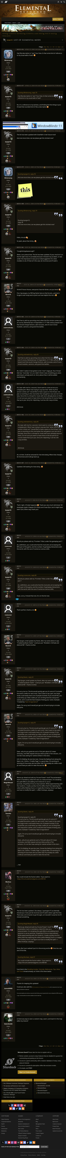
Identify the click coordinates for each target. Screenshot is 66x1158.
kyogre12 (8, 96)
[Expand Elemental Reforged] (34, 1083)
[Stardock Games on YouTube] (15, 1105)
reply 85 (35, 422)
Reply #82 (19, 285)
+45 (8, 824)
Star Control (21, 1128)
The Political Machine (23, 1131)
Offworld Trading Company (24, 1133)
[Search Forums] (64, 2)
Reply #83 (20, 317)
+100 (8, 108)
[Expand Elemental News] (36, 1088)
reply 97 (32, 957)
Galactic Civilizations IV (23, 1124)
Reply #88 (19, 500)
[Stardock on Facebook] (12, 1105)
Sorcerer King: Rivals (23, 1138)
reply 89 (33, 575)
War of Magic (50, 33)
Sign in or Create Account (27, 1072)
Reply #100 (19, 1014)
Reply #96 (19, 804)
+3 (8, 1035)
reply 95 (35, 924)
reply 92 (30, 677)
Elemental (20, 1121)
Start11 (2, 1124)
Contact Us (38, 1135)
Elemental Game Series (34, 33)
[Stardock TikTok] (16, 1108)
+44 (8, 891)
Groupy (3, 1133)
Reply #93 (19, 669)
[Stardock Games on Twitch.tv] (18, 1105)
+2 (8, 557)
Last (62, 47)
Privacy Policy (24, 1155)
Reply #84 (20, 348)
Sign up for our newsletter (10, 1147)
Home (4, 33)
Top (62, 49)
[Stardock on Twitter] (9, 1105)
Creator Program (40, 1133)
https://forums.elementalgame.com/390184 (31, 879)
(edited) (60, 285)
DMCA (38, 1155)
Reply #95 (19, 773)
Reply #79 (20, 167)
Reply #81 (20, 247)
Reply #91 (19, 605)
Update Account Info (57, 1131)
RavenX (8, 294)
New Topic (58, 19)
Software (5, 1116)
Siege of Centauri (22, 1135)
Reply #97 (19, 872)
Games (20, 1116)
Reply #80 (20, 204)
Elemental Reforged (16, 33)
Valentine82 (8, 1024)
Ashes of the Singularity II (24, 1119)
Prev (48, 47)
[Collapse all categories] (63, 1083)
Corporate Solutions (6, 1121)
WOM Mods (6, 36)
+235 (8, 71)
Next (59, 47)
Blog (37, 1121)
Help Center (55, 1119)
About (37, 1119)
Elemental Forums (54, 49)
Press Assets (39, 1131)
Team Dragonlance (31, 702)
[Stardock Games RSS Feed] (23, 1108)
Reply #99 (19, 979)
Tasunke (8, 813)
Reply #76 (20, 49)
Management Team (40, 1124)
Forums (37, 1138)
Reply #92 (19, 636)
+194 (8, 305)
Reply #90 (19, 567)
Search (14, 22)
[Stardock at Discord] (13, 1108)
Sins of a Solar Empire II (23, 1126)
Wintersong (8, 60)
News (37, 1128)
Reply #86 (20, 415)
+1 (8, 339)
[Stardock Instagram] (21, 1105)
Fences (3, 1126)
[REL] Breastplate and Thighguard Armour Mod (40, 987)
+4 (8, 794)
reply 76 (34, 93)
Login (19, 22)
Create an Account (57, 1124)
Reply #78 (20, 131)
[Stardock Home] (6, 2)
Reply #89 (19, 537)
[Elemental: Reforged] (33, 10)
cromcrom (8, 546)
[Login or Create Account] (58, 2)
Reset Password (56, 1128)
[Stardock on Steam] (24, 1105)
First (45, 47)
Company (39, 1116)
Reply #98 (19, 906)
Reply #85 (20, 384)
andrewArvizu (8, 327)
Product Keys (56, 1126)
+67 (8, 999)
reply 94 (30, 812)
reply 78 (33, 174)
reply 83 (35, 354)
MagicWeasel (8, 782)
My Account (55, 1121)
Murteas (8, 882)
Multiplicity (3, 1131)
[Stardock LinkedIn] (19, 1108)
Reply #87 (20, 463)
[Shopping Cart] (61, 2)
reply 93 (33, 723)
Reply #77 (20, 86)
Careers (38, 1126)
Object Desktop (5, 1119)
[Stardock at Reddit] (10, 1108)
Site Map (43, 1155)
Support (56, 1116)
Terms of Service (32, 1155)
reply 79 (34, 211)
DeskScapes (4, 1128)
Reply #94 (19, 715)
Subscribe (44, 1147)
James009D (8, 988)
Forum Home (8, 22)
